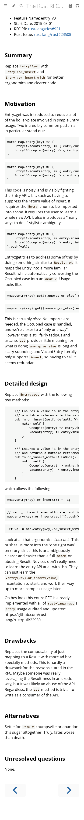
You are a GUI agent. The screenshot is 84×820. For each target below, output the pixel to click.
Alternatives (22, 715)
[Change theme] (13, 6)
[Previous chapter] (15, 790)
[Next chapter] (68, 790)
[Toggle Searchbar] (21, 6)
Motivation (20, 104)
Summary (18, 55)
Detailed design (26, 383)
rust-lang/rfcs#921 (44, 28)
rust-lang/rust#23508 (52, 34)
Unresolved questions (35, 758)
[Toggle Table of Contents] (5, 6)
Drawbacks (20, 640)
